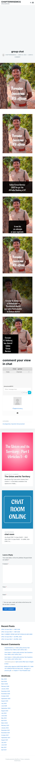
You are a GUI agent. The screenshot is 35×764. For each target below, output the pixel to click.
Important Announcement (18, 424)
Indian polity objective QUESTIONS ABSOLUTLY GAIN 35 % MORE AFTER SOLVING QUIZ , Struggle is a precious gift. (19, 668)
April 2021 (4, 749)
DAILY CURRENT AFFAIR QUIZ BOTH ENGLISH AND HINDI (16, 634)
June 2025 (4, 706)
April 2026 (4, 681)
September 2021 (5, 737)
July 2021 (3, 742)
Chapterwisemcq (10, 54)
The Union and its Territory (17, 476)
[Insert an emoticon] (22, 392)
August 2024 (4, 710)
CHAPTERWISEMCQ (11, 2)
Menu (33, 2)
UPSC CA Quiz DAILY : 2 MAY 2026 (10, 629)
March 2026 (4, 684)
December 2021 (5, 730)
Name (5, 587)
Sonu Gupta (8, 652)
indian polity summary (12, 474)
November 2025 (5, 693)
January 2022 (5, 728)
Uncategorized (6, 424)
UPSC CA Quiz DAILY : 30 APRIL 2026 (11, 636)
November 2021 (5, 732)
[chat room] (17, 509)
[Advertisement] (17, 27)
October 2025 (5, 696)
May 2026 (4, 679)
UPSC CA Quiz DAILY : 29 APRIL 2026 (11, 639)
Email (5, 594)
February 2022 (5, 725)
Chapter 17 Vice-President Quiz (22, 670)
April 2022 (4, 720)
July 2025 (4, 703)
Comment (6, 564)
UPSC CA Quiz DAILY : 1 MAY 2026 (10, 631)
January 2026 (5, 688)
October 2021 (5, 735)
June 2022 (4, 715)
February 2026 (5, 686)
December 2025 (5, 691)
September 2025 (5, 698)
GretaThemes (17, 760)
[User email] (17, 413)
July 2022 (4, 713)
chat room (9, 534)
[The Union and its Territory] (17, 452)
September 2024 (5, 708)
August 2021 (4, 740)
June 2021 (4, 745)
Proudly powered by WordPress (13, 759)
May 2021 (4, 747)
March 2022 (4, 723)
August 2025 (4, 701)
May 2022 (4, 718)
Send (29, 392)
